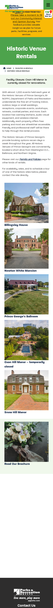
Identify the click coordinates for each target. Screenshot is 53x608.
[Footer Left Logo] (26, 595)
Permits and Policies (30, 159)
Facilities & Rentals (24, 68)
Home (8, 68)
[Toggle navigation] (48, 5)
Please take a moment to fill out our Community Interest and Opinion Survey (26, 18)
